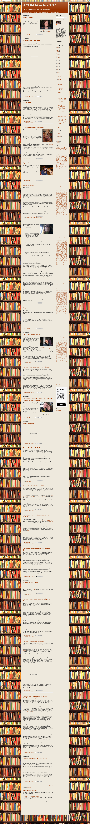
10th (56, 287)
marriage (57, 239)
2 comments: (32, 96)
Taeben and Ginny (64, 347)
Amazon (59, 292)
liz (62, 217)
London (62, 202)
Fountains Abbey (44, 501)
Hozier (66, 315)
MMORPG (65, 202)
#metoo (61, 209)
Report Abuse (58, 384)
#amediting (60, 198)
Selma (60, 341)
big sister (61, 236)
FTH (61, 158)
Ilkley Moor (25, 501)
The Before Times (59, 262)
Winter (66, 204)
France (59, 251)
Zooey (66, 205)
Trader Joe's (59, 353)
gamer (63, 364)
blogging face (65, 267)
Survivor (65, 259)
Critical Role (61, 303)
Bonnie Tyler (57, 298)
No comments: (33, 34)
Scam (66, 258)
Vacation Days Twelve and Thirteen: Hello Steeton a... (62, 99)
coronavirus (58, 188)
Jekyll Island (60, 190)
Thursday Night (65, 352)
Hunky (57, 162)
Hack (61, 201)
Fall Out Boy (60, 309)
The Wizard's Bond (60, 352)
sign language (65, 218)
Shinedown (65, 341)
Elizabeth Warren (58, 308)
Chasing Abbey (64, 246)
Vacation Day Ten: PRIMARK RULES (33, 486)
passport (65, 217)
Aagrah (24, 650)
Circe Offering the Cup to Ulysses (40, 496)
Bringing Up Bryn (59, 193)
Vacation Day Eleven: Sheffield (31, 448)
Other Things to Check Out (44, 12)
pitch (57, 240)
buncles (59, 360)
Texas (61, 261)
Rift (60, 169)
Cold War (57, 302)
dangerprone (58, 216)
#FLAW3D (57, 242)
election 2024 (60, 363)
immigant (59, 366)
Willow (65, 187)
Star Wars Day (63, 343)
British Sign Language (62, 298)
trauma (61, 283)
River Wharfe (58, 338)
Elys (61, 200)
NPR (62, 257)
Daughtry (63, 248)
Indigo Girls (65, 316)
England (27, 362)
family (30, 577)
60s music (61, 243)
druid (57, 363)
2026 (58, 47)
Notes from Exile (59, 161)
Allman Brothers (62, 291)
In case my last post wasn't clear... (32, 41)
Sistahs (57, 187)
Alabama (57, 290)
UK (62, 187)
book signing (61, 165)
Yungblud (62, 266)
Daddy (63, 193)
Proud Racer (64, 186)
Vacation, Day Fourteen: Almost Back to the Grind (36, 367)
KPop (66, 255)
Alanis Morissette (61, 290)
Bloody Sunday (62, 245)
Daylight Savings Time (60, 304)
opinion (63, 239)
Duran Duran (58, 250)
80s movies (59, 289)
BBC (66, 243)
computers (60, 215)
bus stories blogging (63, 268)
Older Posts (51, 785)
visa (63, 219)
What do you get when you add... (32, 335)
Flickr (28, 530)
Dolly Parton (61, 306)
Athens (64, 292)
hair (58, 365)
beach (58, 359)
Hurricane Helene (58, 316)
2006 (58, 141)
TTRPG (65, 260)
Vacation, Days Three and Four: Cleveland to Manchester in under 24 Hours (35, 697)
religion (61, 240)
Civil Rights (60, 301)
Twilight (66, 353)
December (59, 75)
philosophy (65, 162)
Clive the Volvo (64, 301)
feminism (57, 238)
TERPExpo (62, 260)
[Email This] (38, 34)
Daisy (33, 217)
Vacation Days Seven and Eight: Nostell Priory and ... (62, 111)
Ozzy (59, 194)
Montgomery (62, 171)
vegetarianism (65, 283)
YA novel (65, 265)
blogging (27, 122)
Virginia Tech (63, 204)
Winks (59, 356)
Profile (57, 166)
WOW (58, 354)
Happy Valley (60, 314)
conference (65, 215)
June (59, 130)
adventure (60, 358)
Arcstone (58, 158)
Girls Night (61, 252)
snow (57, 219)
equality (63, 363)
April (59, 133)
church (62, 361)
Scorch (63, 190)
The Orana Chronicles (59, 163)
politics (32, 122)
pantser (66, 239)
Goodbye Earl (61, 311)
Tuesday (63, 353)
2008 (58, 73)
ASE (63, 289)
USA (60, 263)
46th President (62, 288)
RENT (57, 336)
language (65, 207)
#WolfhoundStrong (64, 220)
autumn (57, 236)
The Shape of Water (61, 351)
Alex (64, 243)
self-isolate (60, 218)
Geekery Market (62, 251)
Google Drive (58, 312)
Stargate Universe (64, 345)
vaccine (57, 198)
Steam (25, 222)
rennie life (57, 185)
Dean (58, 305)
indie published (60, 191)
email (66, 237)
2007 (58, 139)
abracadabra (57, 358)
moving (60, 157)
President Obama (59, 258)
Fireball (66, 309)
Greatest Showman (58, 313)
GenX (57, 190)
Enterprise (64, 308)
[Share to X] (40, 34)
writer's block (63, 192)
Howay (63, 315)
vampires (65, 165)
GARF (63, 164)
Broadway (60, 246)
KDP (64, 255)
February (59, 136)
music (62, 162)
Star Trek (62, 214)
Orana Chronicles (59, 152)
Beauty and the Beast (59, 296)
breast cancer (58, 268)
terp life (59, 192)
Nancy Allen (49, 31)
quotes (59, 240)
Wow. (25, 800)
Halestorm (65, 252)
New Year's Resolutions (59, 203)
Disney (66, 305)
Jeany (39, 217)
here (34, 589)
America (65, 209)
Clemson (59, 171)
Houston (61, 315)
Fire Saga (63, 309)
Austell (66, 185)
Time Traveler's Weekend (60, 233)
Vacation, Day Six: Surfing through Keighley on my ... (62, 117)
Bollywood (63, 297)
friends (66, 216)
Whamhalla (65, 264)
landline (66, 366)
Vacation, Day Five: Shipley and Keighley (34, 641)
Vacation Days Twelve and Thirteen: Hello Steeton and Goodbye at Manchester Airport (37, 399)
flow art (65, 363)
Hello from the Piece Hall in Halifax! (47, 520)
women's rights (64, 241)
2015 (58, 63)
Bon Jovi (65, 297)
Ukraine (63, 263)
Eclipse (66, 307)
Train (61, 353)
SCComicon (60, 340)
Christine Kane (62, 300)
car (56, 215)
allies (62, 358)
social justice (61, 197)
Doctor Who (57, 306)
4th (64, 288)
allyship (64, 358)
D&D (61, 248)
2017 (58, 60)
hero (59, 365)
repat (63, 188)
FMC (66, 308)
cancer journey (64, 206)
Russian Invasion (61, 339)
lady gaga (63, 366)
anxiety (59, 195)
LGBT (60, 256)
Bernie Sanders (62, 244)
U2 (56, 354)
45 (63, 209)
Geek (60, 211)
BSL (63, 293)
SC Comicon (65, 339)
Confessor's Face (65, 302)
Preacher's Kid (58, 214)
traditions (59, 283)
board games (62, 359)
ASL (59, 166)
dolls (66, 362)
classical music (64, 269)
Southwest (64, 342)
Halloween (57, 253)
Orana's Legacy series (63, 213)
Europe (66, 189)
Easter (59, 307)
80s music (65, 163)
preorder (65, 196)
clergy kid (65, 361)
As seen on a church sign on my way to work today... (32, 796)
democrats (64, 362)
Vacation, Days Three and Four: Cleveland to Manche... (62, 122)
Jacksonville (65, 211)
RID (63, 258)
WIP (62, 160)
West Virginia (63, 355)
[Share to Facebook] (41, 34)
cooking (65, 195)
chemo (61, 360)
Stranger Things (64, 346)
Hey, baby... (44, 143)
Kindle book (58, 202)
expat (60, 160)
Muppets (60, 257)
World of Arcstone (59, 235)
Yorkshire (33, 481)
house (63, 196)
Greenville (58, 156)
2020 (58, 56)
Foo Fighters (61, 310)
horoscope (63, 365)
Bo (66, 192)
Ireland (64, 254)
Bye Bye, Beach (27, 163)
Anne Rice (61, 292)
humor (30, 122)
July (59, 129)
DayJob (65, 193)
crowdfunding (61, 362)
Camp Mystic (62, 299)
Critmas (64, 303)
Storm (60, 187)
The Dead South (64, 349)
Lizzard (62, 212)
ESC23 (57, 307)
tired (57, 283)
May (59, 132)
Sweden (61, 347)
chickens (63, 360)
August (59, 127)
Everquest (60, 186)
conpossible (57, 362)
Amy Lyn (58, 210)
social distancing (60, 219)
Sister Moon (57, 342)
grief (59, 170)
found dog (57, 364)
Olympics (65, 257)
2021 (58, 54)
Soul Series (60, 259)
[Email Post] (36, 34)
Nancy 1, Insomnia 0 (28, 17)
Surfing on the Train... (29, 424)
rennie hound (65, 240)
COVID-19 (57, 164)
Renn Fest (64, 158)
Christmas (65, 159)
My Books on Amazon (55, 12)
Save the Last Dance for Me (36, 711)
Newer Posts (25, 785)
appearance (57, 206)
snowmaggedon (58, 241)
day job (61, 216)
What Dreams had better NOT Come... (33, 127)
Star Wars (61, 343)
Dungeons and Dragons (63, 249)
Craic (58, 303)
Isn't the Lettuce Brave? (39, 4)
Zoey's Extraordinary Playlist (63, 357)
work (63, 154)
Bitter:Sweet (63, 296)
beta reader (57, 267)
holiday (63, 173)
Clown (57, 186)
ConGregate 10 (64, 247)
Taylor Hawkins (63, 348)
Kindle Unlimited (58, 212)
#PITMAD (61, 242)
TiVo (56, 353)
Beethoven (57, 244)
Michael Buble (29, 711)
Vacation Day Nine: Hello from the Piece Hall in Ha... (62, 108)
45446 (59, 288)
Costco (57, 303)
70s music (62, 185)
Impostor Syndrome (59, 254)
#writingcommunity (64, 170)
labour (61, 366)
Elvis (61, 308)
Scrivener (57, 259)
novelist (60, 239)
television (65, 197)
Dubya (57, 194)
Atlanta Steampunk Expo (63, 199)
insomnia (30, 362)
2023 (58, 51)
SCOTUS (64, 340)
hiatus (61, 196)
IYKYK (62, 316)
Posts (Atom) (29, 787)
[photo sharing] (46, 29)
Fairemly (57, 309)
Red (64, 203)
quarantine (57, 218)
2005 (58, 142)
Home (38, 785)
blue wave (60, 359)
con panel (62, 195)
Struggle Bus (57, 347)
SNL (66, 340)
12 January (63, 287)
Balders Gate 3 (61, 294)
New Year (57, 169)
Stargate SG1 (58, 345)
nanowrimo (64, 150)
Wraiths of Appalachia (60, 205)
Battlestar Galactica (64, 295)
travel (65, 152)
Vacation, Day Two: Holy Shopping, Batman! (35, 758)
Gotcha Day (61, 312)
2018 (58, 59)
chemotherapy (58, 237)
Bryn (57, 171)
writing (57, 150)
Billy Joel (58, 200)
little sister (65, 238)
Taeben (60, 204)
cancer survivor (58, 269)
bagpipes (65, 266)
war (61, 241)
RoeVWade (57, 339)
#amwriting (58, 159)
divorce (57, 170)
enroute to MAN (42, 347)
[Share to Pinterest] (41, 34)
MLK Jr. (62, 256)
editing (64, 237)
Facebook (62, 250)
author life (64, 153)
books (57, 160)
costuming (57, 207)
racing (66, 173)
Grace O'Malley (65, 312)
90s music (62, 167)
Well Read (35, 12)
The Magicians (64, 350)
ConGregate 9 (58, 248)
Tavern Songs (58, 348)
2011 (58, 69)
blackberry (60, 267)
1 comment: (32, 392)
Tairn (57, 261)
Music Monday (61, 147)
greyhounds (36, 217)
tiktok (60, 185)
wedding (57, 189)
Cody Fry (58, 247)
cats (66, 169)
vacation (41, 217)
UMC (64, 214)
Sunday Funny (27, 102)
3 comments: (32, 121)
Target (59, 261)
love (56, 192)
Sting (63, 259)
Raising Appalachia (60, 336)
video (66, 208)
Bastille (60, 295)
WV (59, 354)
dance (61, 237)
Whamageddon (61, 264)
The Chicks (60, 349)
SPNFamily (57, 341)
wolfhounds (58, 209)
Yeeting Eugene (58, 266)
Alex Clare (65, 290)
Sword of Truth (58, 260)
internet (61, 238)
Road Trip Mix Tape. (63, 338)
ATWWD (65, 289)
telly (66, 188)
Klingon (57, 256)
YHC (66, 214)
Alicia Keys (57, 291)
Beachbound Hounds (28, 185)
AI (62, 289)
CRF (61, 164)
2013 (58, 66)
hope (61, 365)
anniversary (65, 235)
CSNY (60, 299)
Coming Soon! (61, 189)
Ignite (62, 211)
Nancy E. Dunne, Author (27, 12)
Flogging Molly (58, 310)
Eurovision (61, 168)
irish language (58, 217)
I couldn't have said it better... (31, 582)
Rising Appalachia (64, 337)
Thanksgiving (65, 261)
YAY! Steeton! (42, 30)
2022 (58, 53)
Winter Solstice (63, 356)
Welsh (59, 355)
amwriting (65, 160)
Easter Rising (62, 307)
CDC (58, 299)
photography (58, 154)
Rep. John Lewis (60, 337)
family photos (62, 207)
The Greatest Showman (59, 350)
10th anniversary (59, 287)
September (60, 79)
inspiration (65, 191)
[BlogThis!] (39, 34)
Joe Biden (61, 255)
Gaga (64, 310)
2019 (58, 57)
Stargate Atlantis (65, 344)
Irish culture (65, 201)
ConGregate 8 (60, 302)
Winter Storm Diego (59, 265)
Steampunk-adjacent (58, 346)
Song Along (61, 342)
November (60, 76)
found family (60, 364)
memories (57, 208)
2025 (58, 48)
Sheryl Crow (62, 341)
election (63, 216)
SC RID (57, 340)
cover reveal (58, 196)
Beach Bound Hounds (29, 217)
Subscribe (61, 404)
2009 (58, 72)
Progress (25, 308)
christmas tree (58, 361)
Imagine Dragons (64, 253)
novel (61, 188)
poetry (60, 208)
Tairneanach (63, 169)
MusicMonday (59, 149)
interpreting (65, 161)
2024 (58, 50)
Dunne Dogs (65, 306)
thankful (63, 208)
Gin (59, 201)
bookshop (65, 236)
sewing (57, 197)
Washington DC (62, 354)
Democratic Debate (62, 305)
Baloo (64, 294)
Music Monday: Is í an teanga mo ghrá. (30, 790)
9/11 (61, 289)
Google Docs (65, 311)
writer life (64, 149)
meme (64, 168)
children (66, 360)
